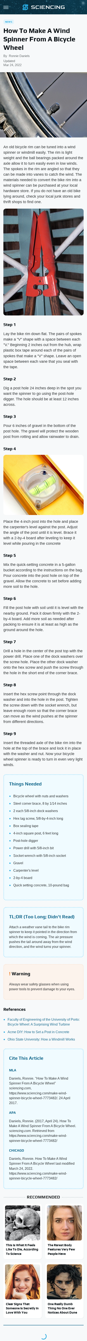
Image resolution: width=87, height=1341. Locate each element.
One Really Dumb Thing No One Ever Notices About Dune (62, 1308)
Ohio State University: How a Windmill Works (41, 1039)
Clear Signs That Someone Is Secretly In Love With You (22, 1308)
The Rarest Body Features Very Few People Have (61, 1249)
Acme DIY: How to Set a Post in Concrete (38, 1032)
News (8, 21)
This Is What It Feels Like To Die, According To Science (22, 1249)
